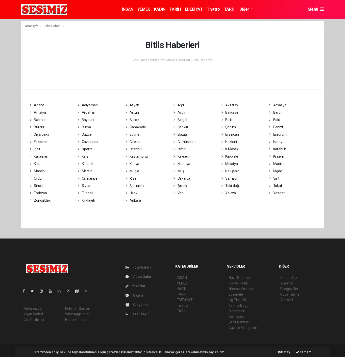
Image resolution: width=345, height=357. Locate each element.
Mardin (39, 171)
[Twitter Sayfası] (34, 291)
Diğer (244, 9)
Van (180, 193)
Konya (134, 164)
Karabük (279, 149)
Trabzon (40, 193)
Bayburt (87, 120)
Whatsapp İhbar (77, 314)
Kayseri (183, 156)
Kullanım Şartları (77, 308)
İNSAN (127, 9)
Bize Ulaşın (140, 314)
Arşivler (138, 295)
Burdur (38, 127)
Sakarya (183, 178)
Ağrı (180, 105)
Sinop (38, 186)
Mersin (86, 171)
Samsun (231, 178)
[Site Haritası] (79, 291)
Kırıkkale (231, 156)
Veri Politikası (33, 320)
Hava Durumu (239, 278)
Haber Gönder (76, 320)
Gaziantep (89, 142)
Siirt (276, 178)
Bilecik (134, 120)
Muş (180, 171)
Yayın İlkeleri (33, 314)
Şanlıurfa (136, 186)
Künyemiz (140, 305)
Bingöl (182, 120)
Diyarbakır (41, 134)
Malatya (231, 164)
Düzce (86, 134)
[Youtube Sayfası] (52, 291)
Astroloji (286, 300)
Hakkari (231, 142)
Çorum (230, 127)
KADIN (159, 9)
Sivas (85, 186)
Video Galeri (142, 277)
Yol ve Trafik (238, 283)
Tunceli (87, 193)
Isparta (86, 149)
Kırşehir (279, 156)
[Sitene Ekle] (88, 291)
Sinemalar (236, 311)
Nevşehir (232, 171)
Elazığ (182, 134)
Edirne (134, 134)
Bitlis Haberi (52, 26)
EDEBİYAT (194, 9)
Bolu (276, 120)
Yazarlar (138, 286)
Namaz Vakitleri (241, 289)
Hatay (277, 142)
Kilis (36, 164)
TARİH (175, 9)
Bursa (86, 127)
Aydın (181, 112)
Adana (38, 105)
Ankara (135, 200)
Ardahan (88, 112)
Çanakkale (137, 127)
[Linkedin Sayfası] (61, 291)
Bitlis (229, 120)
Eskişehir (40, 142)
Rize (132, 178)
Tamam (305, 352)
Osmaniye (89, 178)
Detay (285, 352)
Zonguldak (41, 200)
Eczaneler (236, 294)
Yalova (230, 193)
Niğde (277, 171)
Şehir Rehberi (239, 322)
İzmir (181, 149)
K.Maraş (231, 149)
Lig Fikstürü (237, 300)
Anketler (286, 283)
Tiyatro (213, 9)
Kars (85, 156)
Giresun (135, 142)
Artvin (134, 112)
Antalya (39, 112)
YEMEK (143, 9)
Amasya (279, 105)
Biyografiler (289, 289)
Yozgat (278, 193)
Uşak (133, 193)
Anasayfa (32, 26)
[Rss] (70, 291)
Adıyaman (89, 105)
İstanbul (135, 149)
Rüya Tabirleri (290, 294)
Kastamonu (138, 156)
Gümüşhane (186, 142)
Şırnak (182, 186)
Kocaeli (87, 164)
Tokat (277, 186)
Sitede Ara (288, 278)
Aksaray (231, 105)
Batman (39, 120)
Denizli (278, 127)
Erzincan (232, 134)
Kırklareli (88, 200)
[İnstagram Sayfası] (43, 291)
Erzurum (280, 134)
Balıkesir (231, 112)
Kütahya (183, 164)
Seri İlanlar (237, 317)
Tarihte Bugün (240, 305)
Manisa (278, 164)
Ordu (37, 178)
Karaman (40, 156)
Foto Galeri (141, 267)
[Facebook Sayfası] (26, 291)
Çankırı (182, 127)
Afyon (134, 105)
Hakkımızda (32, 308)
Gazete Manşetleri (243, 328)
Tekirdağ (232, 186)
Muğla (134, 171)
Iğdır (36, 149)
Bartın (277, 112)
